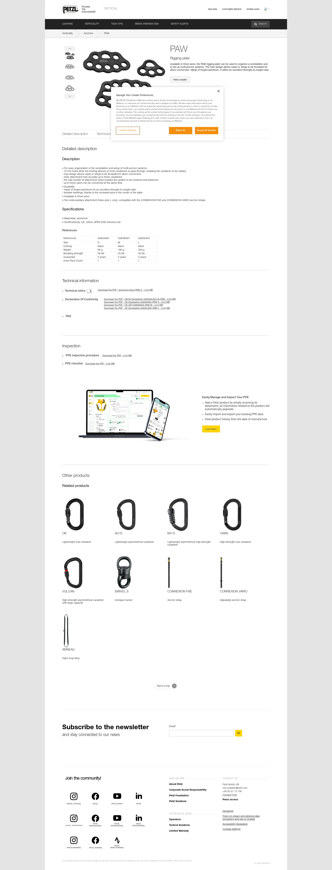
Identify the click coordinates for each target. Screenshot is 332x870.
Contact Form (230, 795)
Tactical (111, 8)
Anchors (88, 33)
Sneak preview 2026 (147, 24)
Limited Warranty (179, 831)
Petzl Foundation (179, 796)
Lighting (67, 24)
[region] (167, 114)
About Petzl (176, 784)
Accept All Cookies (206, 130)
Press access (230, 800)
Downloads (253, 9)
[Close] (218, 91)
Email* (172, 726)
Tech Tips (117, 24)
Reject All (180, 130)
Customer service (232, 9)
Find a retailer (180, 80)
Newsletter (219, 27)
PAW (106, 33)
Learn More (211, 429)
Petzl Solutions (178, 801)
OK (238, 733)
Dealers (212, 9)
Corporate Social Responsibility (187, 790)
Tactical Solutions (179, 825)
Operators (175, 819)
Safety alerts (179, 24)
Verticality (92, 24)
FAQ (216, 17)
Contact (218, 22)
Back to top (163, 686)
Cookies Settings (127, 130)
